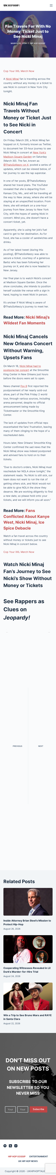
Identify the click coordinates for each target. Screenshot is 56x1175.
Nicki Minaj (12, 78)
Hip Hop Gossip (37, 43)
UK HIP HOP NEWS (28, 1161)
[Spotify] (5, 1145)
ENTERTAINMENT (38, 1156)
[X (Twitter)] (10, 1145)
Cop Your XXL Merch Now (18, 71)
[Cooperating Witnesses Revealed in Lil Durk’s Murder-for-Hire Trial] (28, 949)
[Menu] (51, 5)
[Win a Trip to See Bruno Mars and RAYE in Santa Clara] (28, 996)
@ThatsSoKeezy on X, (16, 164)
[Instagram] (15, 1145)
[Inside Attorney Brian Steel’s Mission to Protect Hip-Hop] (28, 902)
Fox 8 (24, 386)
